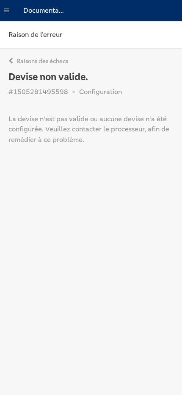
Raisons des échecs (41, 61)
